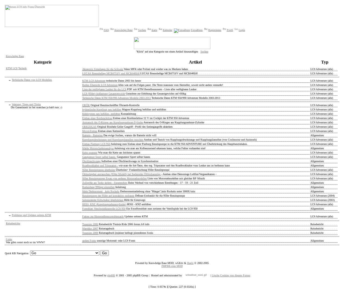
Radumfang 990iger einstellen (98, 187)
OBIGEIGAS (89, 126)
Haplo (190, 263)
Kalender (167, 30)
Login (242, 30)
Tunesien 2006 (90, 224)
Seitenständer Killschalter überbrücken (102, 200)
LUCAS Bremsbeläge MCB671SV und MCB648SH (110, 73)
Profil (230, 30)
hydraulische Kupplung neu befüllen (101, 109)
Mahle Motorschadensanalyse (98, 148)
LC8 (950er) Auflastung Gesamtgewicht (103, 93)
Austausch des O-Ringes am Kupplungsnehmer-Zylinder (112, 122)
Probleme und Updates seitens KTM (31, 215)
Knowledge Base (123, 30)
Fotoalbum (197, 30)
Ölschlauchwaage (91, 161)
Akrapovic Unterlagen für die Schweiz (102, 69)
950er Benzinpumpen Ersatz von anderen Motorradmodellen (114, 178)
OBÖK (86, 105)
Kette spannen (89, 152)
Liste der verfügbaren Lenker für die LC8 (104, 89)
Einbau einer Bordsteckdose (97, 118)
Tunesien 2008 (90, 232)
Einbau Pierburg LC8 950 (96, 143)
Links (9, 239)
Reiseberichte (13, 223)
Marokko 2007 (90, 228)
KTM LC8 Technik (16, 68)
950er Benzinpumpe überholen (98, 169)
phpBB (111, 275)
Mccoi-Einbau (89, 131)
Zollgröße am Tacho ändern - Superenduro (104, 182)
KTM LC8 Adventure (93, 80)
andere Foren (89, 240)
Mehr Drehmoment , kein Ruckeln (100, 191)
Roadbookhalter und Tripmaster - (100, 165)
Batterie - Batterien (92, 135)
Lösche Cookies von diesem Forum (231, 275)
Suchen (142, 30)
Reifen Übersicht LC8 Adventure (99, 84)
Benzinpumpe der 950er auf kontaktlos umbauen (108, 195)
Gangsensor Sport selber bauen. (99, 156)
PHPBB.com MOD (172, 265)
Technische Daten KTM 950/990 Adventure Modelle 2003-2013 (116, 97)
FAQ (106, 30)
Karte (154, 30)
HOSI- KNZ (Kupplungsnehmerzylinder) (104, 204)
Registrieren (214, 30)
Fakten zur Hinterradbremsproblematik (103, 216)
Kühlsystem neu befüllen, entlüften (101, 113)
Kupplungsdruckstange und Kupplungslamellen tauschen (112, 139)
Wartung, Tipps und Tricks (26, 104)
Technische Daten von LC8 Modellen (32, 79)
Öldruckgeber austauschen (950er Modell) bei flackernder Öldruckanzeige (121, 174)
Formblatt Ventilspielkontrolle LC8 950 (104, 208)
